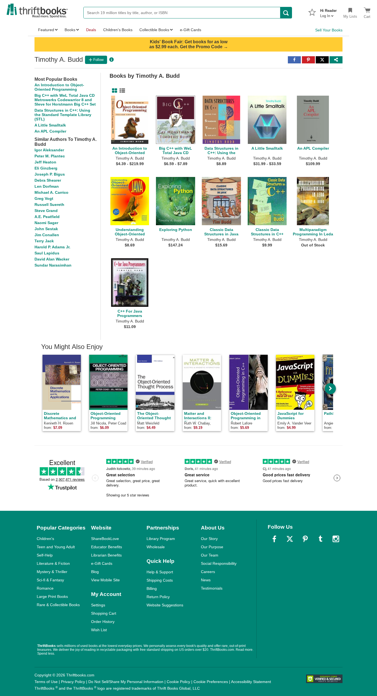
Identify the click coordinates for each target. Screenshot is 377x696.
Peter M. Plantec (49, 156)
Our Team (209, 555)
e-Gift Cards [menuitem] (190, 30)
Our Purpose (212, 547)
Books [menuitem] (70, 30)
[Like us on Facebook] (274, 538)
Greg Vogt (43, 198)
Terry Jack (44, 241)
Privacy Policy (73, 681)
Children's (45, 538)
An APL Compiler (50, 131)
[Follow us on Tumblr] (320, 538)
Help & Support (160, 572)
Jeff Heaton (45, 162)
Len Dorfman (46, 186)
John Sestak (46, 229)
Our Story (209, 538)
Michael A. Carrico (51, 192)
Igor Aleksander (49, 150)
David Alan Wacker (51, 259)
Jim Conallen (46, 235)
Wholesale (156, 547)
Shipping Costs (160, 580)
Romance (45, 588)
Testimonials (211, 588)
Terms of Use (46, 681)
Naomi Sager (46, 223)
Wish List (99, 630)
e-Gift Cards (101, 563)
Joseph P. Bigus (49, 174)
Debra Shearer (47, 180)
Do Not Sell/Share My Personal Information (125, 681)
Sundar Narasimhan (52, 265)
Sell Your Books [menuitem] (329, 30)
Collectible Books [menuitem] (154, 30)
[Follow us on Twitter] (289, 538)
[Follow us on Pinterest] (305, 538)
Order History (103, 621)
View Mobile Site (105, 580)
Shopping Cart (103, 613)
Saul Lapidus (46, 253)
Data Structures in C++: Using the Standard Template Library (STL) (62, 114)
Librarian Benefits (106, 555)
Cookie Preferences (210, 681)
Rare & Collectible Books (58, 605)
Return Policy (158, 597)
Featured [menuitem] (46, 30)
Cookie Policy (178, 681)
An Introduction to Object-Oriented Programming (59, 87)
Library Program (161, 538)
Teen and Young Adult (56, 547)
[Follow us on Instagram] (336, 538)
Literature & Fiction (53, 563)
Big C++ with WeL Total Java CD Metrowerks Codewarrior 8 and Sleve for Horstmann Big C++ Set (65, 99)
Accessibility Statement (251, 681)
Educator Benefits (106, 547)
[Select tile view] (121, 91)
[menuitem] (328, 11)
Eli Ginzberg (45, 168)
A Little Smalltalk (50, 125)
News (206, 580)
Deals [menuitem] (91, 30)
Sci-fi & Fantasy (50, 580)
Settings (98, 605)
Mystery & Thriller (52, 571)
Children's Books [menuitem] (117, 30)
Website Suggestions (165, 605)
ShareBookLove (105, 538)
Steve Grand (46, 210)
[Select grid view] (113, 91)
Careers (208, 571)
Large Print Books (52, 596)
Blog (95, 571)
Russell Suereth (49, 204)
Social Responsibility (219, 563)
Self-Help (45, 555)
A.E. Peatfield (47, 216)
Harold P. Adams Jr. (52, 247)
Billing (152, 588)
